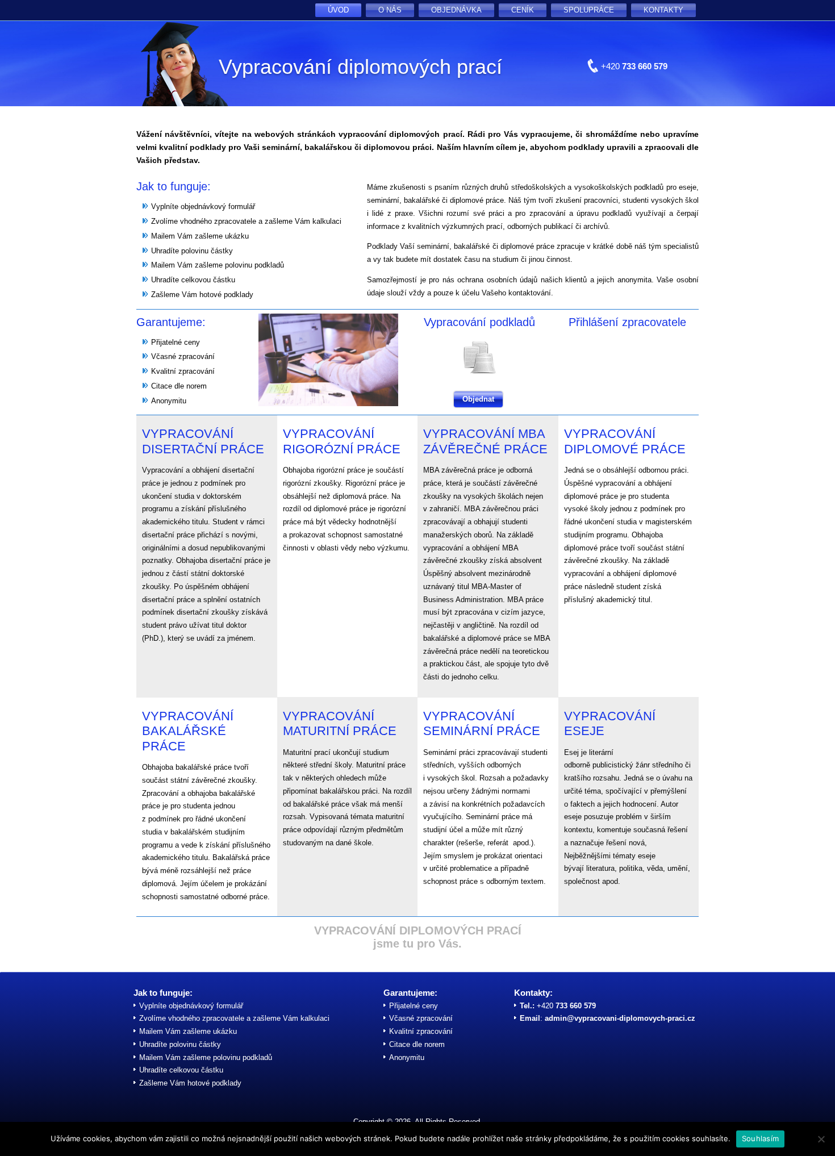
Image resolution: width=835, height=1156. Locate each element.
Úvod (338, 10)
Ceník (522, 10)
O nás (390, 10)
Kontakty (663, 10)
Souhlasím (760, 1138)
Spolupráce (588, 10)
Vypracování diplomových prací (360, 66)
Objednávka (456, 10)
